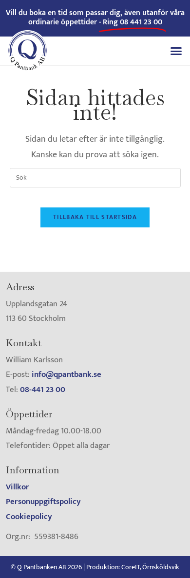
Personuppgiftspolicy (43, 501)
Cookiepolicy (29, 516)
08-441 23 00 (42, 389)
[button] (176, 50)
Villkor (17, 487)
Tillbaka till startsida (95, 217)
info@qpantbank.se (66, 374)
